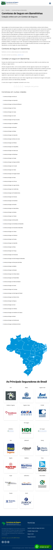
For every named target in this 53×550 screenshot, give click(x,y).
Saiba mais (26, 283)
